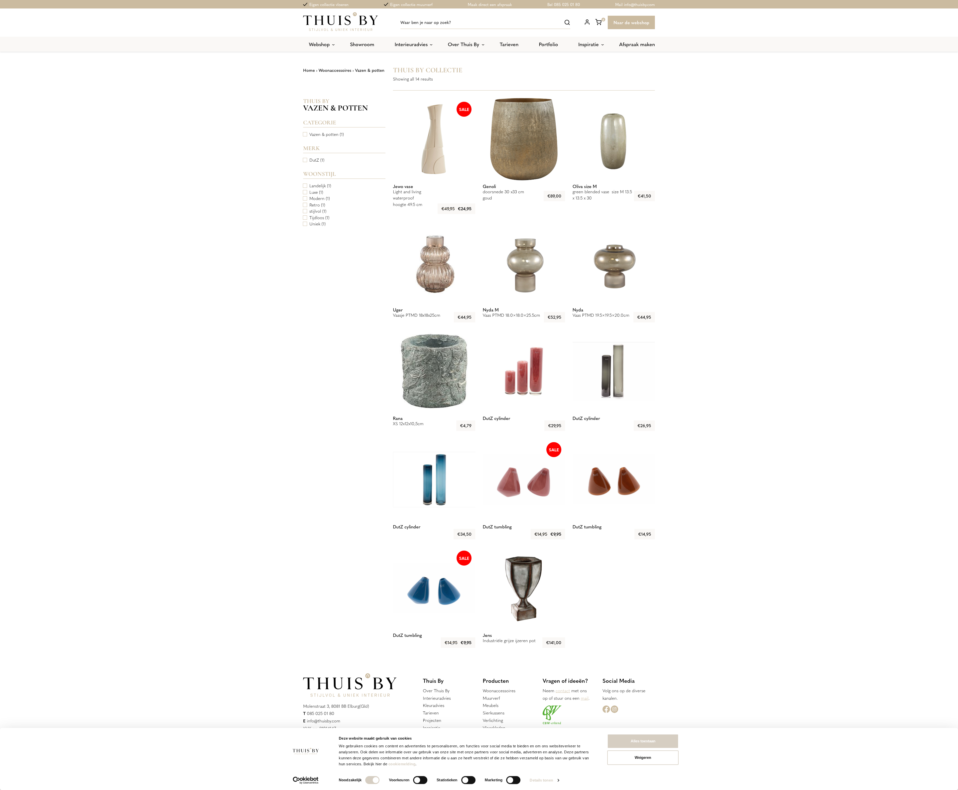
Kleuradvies (433, 705)
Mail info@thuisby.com (635, 4)
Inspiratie (431, 728)
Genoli (489, 186)
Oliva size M (585, 186)
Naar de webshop (631, 22)
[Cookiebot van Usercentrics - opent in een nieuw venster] (306, 780)
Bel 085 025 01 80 (563, 4)
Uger (398, 309)
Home (309, 70)
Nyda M (491, 309)
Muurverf (491, 698)
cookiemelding (402, 764)
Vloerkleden (494, 728)
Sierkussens (493, 713)
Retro (314, 205)
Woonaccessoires (335, 70)
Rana (398, 418)
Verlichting (493, 720)
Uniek (314, 224)
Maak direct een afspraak (490, 4)
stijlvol (315, 211)
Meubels (490, 705)
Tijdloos (316, 217)
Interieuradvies (437, 698)
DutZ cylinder (496, 418)
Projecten (432, 720)
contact (563, 690)
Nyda (578, 309)
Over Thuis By (436, 690)
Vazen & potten (324, 134)
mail (585, 698)
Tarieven (431, 713)
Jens (487, 635)
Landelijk (317, 186)
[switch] (420, 780)
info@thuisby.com (323, 721)
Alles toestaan (643, 741)
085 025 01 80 (320, 713)
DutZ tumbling (497, 526)
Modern (317, 198)
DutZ (314, 160)
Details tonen (541, 780)
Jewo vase (403, 186)
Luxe (313, 192)
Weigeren (643, 757)
